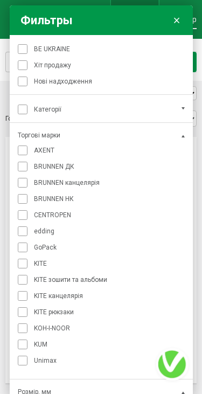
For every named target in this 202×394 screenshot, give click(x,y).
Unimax (45, 360)
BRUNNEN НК (54, 199)
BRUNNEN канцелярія (67, 182)
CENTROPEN (52, 215)
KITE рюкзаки (54, 312)
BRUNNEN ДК (54, 166)
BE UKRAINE (52, 49)
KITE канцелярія (58, 296)
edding (44, 231)
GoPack (45, 247)
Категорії (47, 109)
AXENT (44, 150)
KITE (40, 263)
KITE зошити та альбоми (70, 280)
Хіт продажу (52, 65)
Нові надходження (63, 81)
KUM (40, 344)
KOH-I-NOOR (52, 328)
